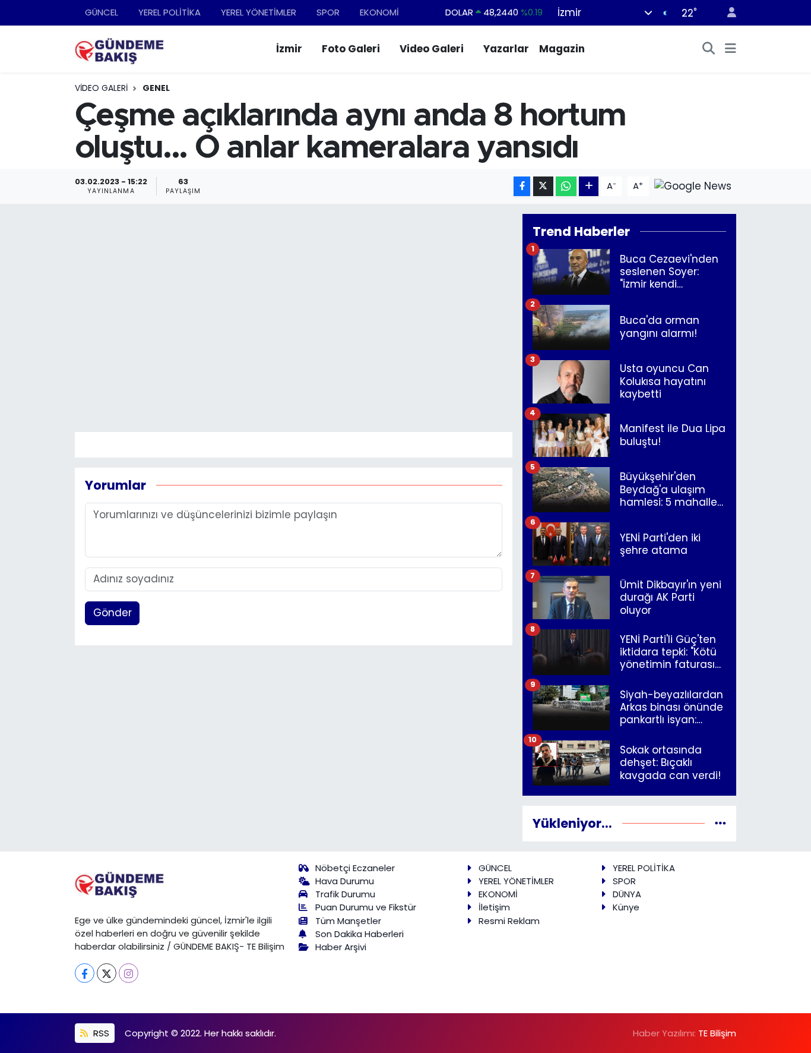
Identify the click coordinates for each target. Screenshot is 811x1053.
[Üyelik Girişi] (726, 13)
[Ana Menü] (730, 49)
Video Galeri (432, 49)
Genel (156, 88)
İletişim (494, 907)
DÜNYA (627, 894)
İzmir (289, 49)
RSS (100, 1033)
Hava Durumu (344, 881)
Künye (626, 907)
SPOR (328, 12)
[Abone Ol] (692, 185)
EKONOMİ (379, 12)
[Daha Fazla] (588, 186)
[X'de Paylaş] (543, 186)
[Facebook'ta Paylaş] (522, 186)
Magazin (562, 49)
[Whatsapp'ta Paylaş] (566, 186)
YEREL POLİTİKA (169, 12)
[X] (106, 973)
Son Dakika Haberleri (359, 934)
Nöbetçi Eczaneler (355, 868)
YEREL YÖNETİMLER (258, 12)
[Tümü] (720, 823)
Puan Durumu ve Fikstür (365, 907)
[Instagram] (128, 973)
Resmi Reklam (509, 921)
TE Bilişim (717, 1033)
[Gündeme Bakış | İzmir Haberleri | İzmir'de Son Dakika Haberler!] (119, 48)
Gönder (112, 613)
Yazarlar (506, 49)
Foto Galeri (351, 49)
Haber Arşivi (340, 947)
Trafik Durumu (345, 894)
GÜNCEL (101, 12)
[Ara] (709, 49)
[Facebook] (84, 973)
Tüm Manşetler (348, 921)
